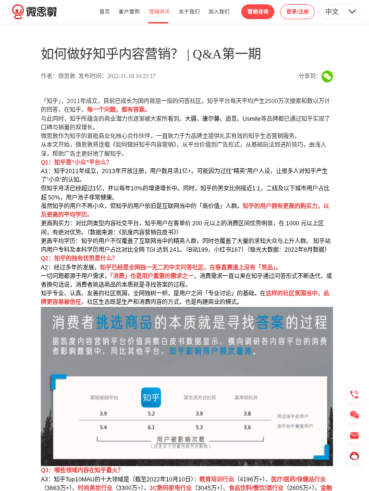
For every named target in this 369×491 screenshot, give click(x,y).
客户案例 (129, 11)
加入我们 (219, 11)
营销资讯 (159, 11)
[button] (340, 11)
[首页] (34, 11)
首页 (104, 11)
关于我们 (189, 11)
